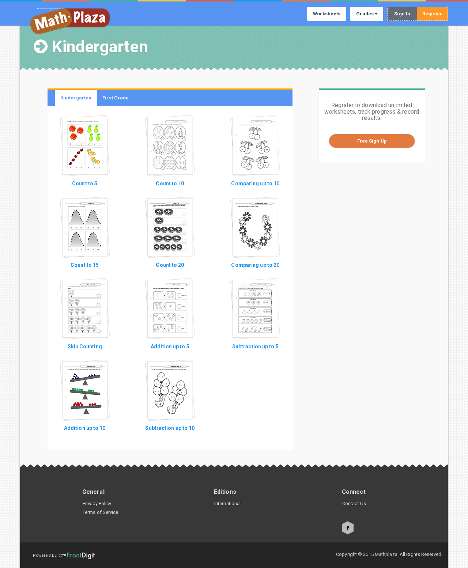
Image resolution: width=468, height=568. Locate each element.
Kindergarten (75, 98)
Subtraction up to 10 (170, 428)
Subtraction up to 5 (255, 346)
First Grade (115, 98)
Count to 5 (84, 183)
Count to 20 (170, 265)
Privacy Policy (97, 503)
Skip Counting (85, 346)
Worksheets (326, 13)
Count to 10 (170, 183)
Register (432, 13)
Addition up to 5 (170, 346)
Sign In (402, 13)
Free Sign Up (372, 141)
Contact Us (354, 503)
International (227, 503)
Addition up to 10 (85, 428)
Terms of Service (100, 512)
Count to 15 (85, 265)
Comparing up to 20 (255, 265)
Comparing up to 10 (255, 183)
